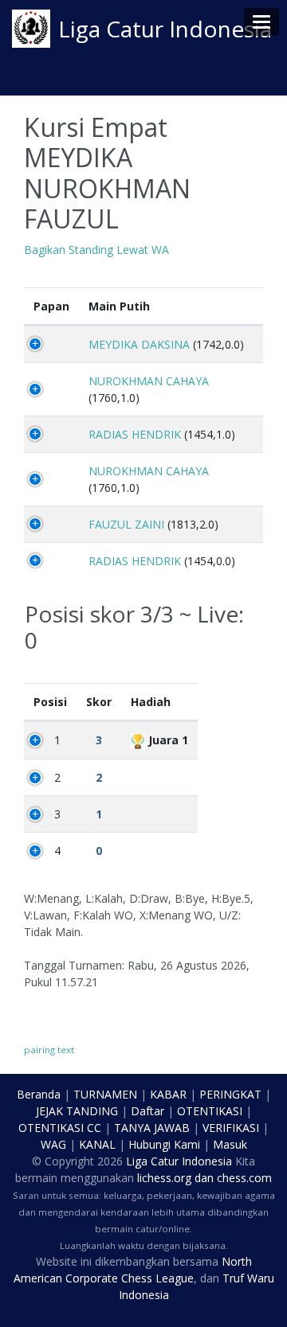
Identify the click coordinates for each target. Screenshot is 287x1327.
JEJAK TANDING (77, 1110)
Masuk (230, 1144)
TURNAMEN (105, 1094)
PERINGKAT (230, 1094)
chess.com (244, 1177)
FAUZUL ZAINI (126, 524)
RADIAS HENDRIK (134, 434)
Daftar (147, 1110)
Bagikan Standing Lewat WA (96, 249)
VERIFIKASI (230, 1127)
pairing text (49, 1050)
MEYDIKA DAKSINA (139, 344)
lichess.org (164, 1177)
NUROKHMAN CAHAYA (148, 380)
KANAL (97, 1144)
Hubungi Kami (164, 1144)
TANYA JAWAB (152, 1127)
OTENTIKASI (209, 1110)
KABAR (168, 1094)
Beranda (39, 1094)
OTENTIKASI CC (59, 1127)
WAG (53, 1144)
